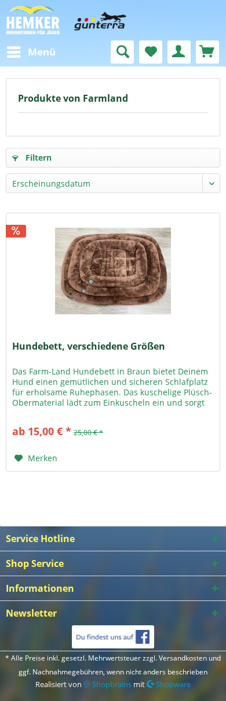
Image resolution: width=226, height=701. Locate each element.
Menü (42, 51)
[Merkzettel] (150, 52)
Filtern (37, 157)
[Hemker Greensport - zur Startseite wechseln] (113, 20)
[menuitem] (30, 52)
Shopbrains (111, 684)
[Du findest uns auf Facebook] (112, 637)
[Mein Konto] (179, 52)
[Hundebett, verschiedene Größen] (113, 271)
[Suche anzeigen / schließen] (122, 52)
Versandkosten (183, 658)
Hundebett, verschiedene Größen (88, 346)
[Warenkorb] (207, 52)
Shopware (172, 684)
